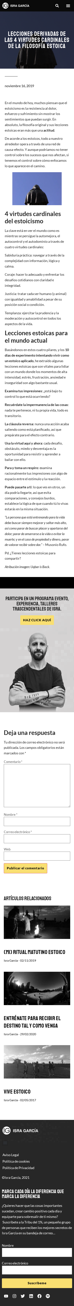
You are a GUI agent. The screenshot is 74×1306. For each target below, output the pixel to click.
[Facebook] (39, 1296)
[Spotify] (48, 1296)
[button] (57, 5)
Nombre (10, 814)
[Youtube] (6, 1296)
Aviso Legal (10, 1155)
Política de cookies (16, 1161)
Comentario (13, 761)
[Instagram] (14, 1296)
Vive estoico (17, 1091)
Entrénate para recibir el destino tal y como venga (32, 1022)
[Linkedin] (31, 1296)
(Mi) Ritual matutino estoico (34, 952)
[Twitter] (23, 1296)
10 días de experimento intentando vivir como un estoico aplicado (37, 355)
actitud (48, 130)
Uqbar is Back (40, 567)
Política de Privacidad (18, 1168)
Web (7, 849)
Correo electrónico (18, 831)
